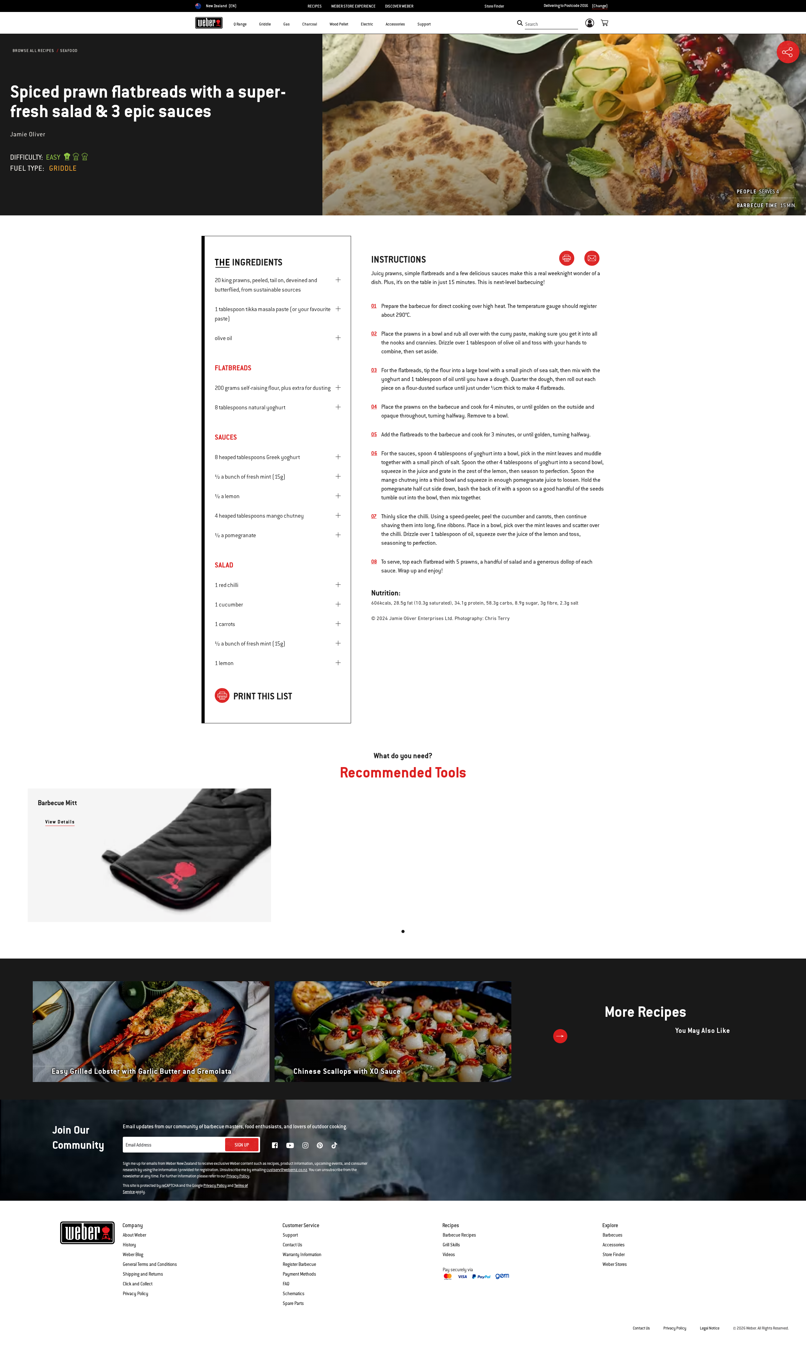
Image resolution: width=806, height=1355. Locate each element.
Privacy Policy (237, 1176)
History (129, 1245)
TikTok (334, 1145)
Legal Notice (709, 1328)
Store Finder (494, 6)
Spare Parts (293, 1303)
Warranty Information (302, 1254)
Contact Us (292, 1245)
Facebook (275, 1145)
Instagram (305, 1145)
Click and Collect (137, 1284)
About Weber (134, 1235)
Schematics (293, 1293)
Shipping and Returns (143, 1274)
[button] (250, 24)
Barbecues (612, 1235)
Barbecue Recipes (459, 1235)
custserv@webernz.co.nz (286, 1169)
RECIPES (315, 6)
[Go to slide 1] (403, 931)
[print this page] (569, 258)
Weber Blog (133, 1254)
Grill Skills (451, 1245)
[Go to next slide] (560, 1036)
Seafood (69, 50)
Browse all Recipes (33, 50)
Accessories (614, 1245)
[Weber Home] (209, 22)
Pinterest (320, 1145)
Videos (449, 1254)
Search (531, 24)
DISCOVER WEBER (399, 6)
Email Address (138, 1145)
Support (290, 1235)
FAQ (286, 1284)
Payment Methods (299, 1274)
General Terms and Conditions (150, 1264)
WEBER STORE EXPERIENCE (353, 6)
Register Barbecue (299, 1264)
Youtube (290, 1145)
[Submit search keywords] (520, 23)
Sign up (242, 1145)
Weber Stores (615, 1264)
